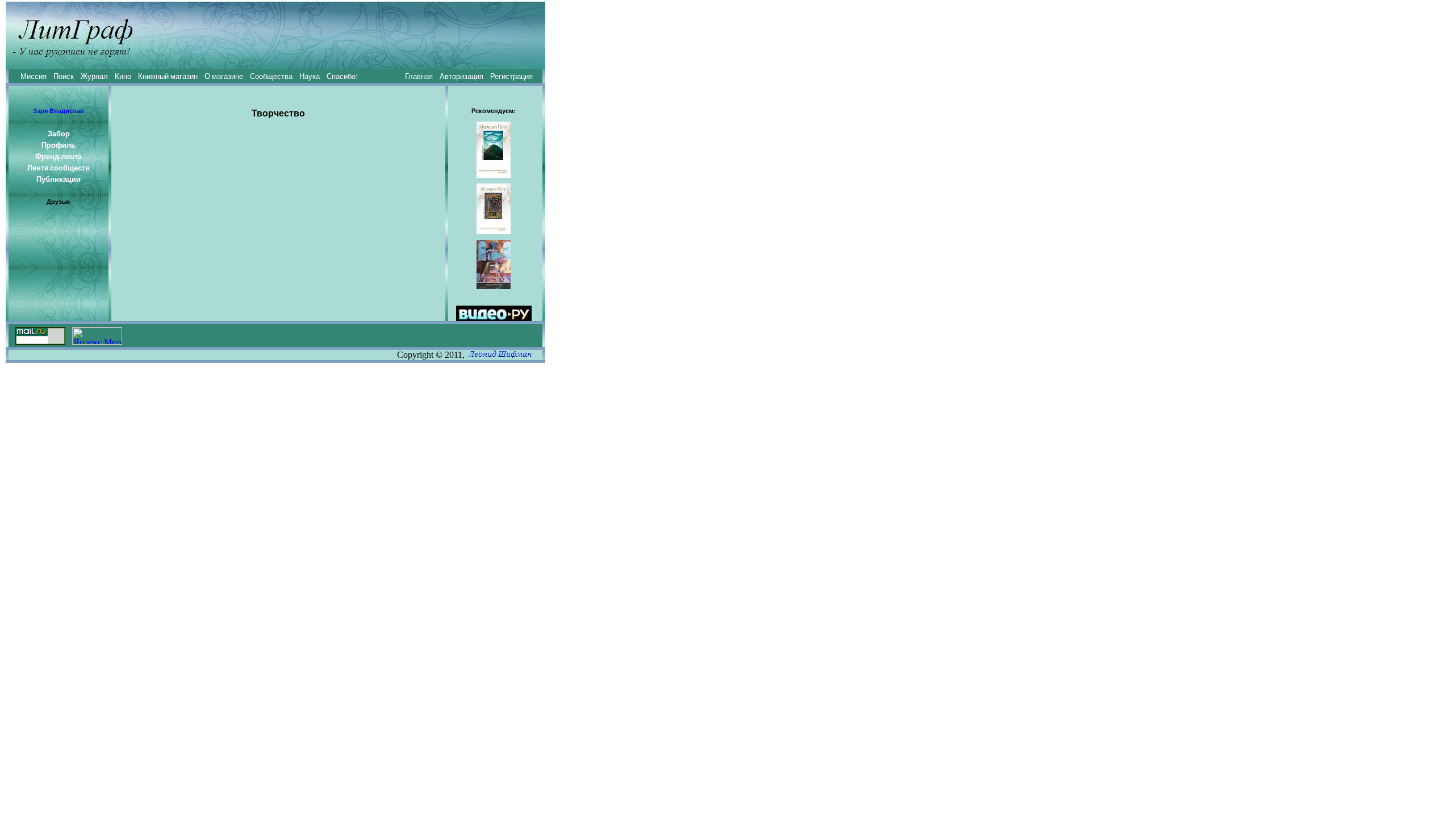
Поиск (63, 76)
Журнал (94, 76)
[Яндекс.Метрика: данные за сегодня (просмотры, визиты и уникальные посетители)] (97, 336)
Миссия (33, 76)
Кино (123, 76)
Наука (309, 76)
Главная (419, 76)
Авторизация (461, 76)
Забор (59, 133)
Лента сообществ (58, 167)
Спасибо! (342, 76)
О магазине (223, 76)
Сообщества (271, 76)
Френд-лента (58, 156)
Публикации (58, 179)
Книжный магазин (168, 76)
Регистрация (511, 76)
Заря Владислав (58, 110)
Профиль (58, 145)
